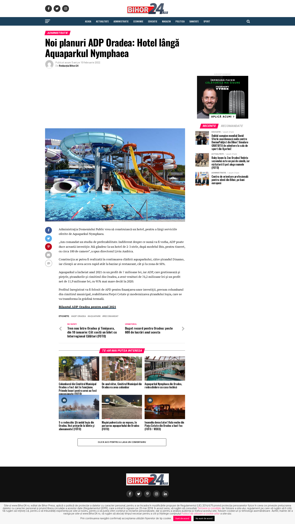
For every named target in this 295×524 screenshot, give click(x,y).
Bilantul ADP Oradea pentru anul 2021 (87, 307)
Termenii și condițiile (209, 508)
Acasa (88, 21)
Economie (138, 21)
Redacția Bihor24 (68, 65)
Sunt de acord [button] (182, 518)
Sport (206, 21)
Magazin (166, 21)
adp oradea (79, 316)
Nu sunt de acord (204, 518)
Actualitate (102, 21)
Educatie (152, 21)
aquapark (95, 316)
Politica (180, 21)
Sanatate (194, 21)
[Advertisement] (115, 99)
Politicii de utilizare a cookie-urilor (200, 513)
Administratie (121, 21)
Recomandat (111, 316)
